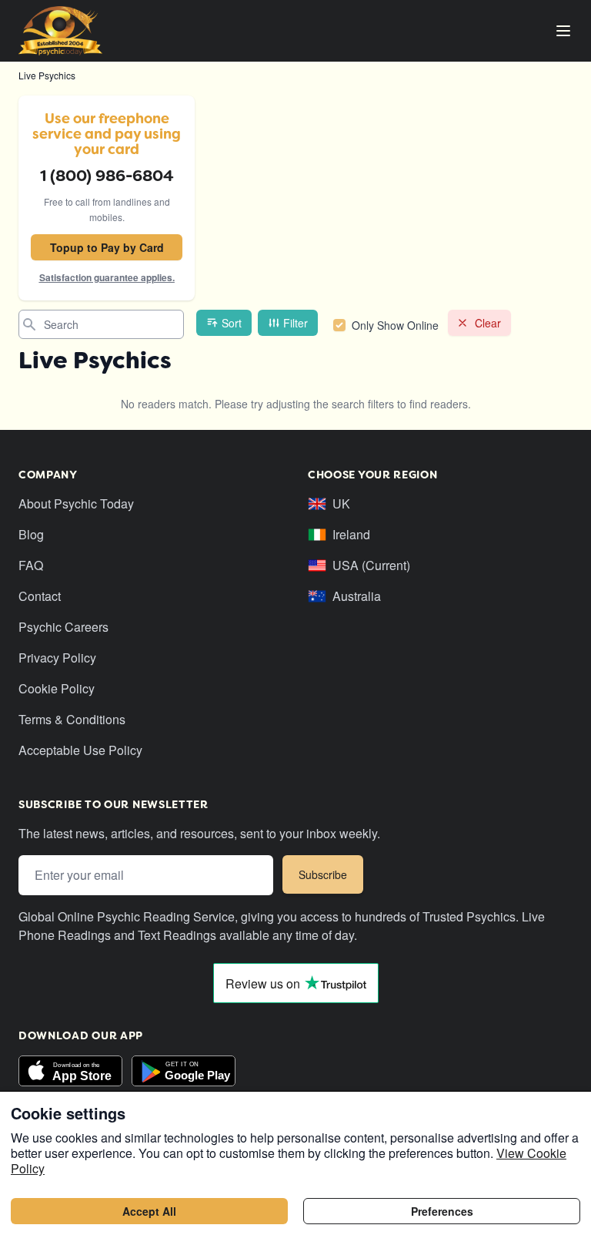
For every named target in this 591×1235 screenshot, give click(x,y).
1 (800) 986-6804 (107, 175)
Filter (295, 323)
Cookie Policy (56, 688)
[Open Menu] (563, 30)
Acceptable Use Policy (80, 750)
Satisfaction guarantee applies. (107, 277)
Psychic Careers (63, 627)
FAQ (30, 565)
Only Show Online (395, 325)
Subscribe (323, 874)
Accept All (149, 1211)
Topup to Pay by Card (107, 247)
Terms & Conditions (71, 719)
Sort (232, 323)
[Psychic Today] (60, 30)
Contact (39, 596)
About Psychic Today (76, 503)
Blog (31, 534)
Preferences (442, 1211)
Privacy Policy (57, 657)
